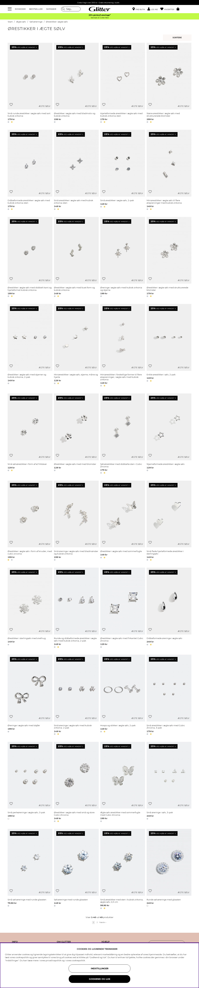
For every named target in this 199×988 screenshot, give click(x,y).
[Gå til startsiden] (99, 9)
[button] (153, 9)
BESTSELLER (35, 9)
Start (10, 22)
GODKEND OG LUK (99, 979)
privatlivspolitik (53, 960)
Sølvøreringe (36, 22)
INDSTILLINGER (99, 968)
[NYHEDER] (177, 38)
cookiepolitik (78, 960)
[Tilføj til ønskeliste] (11, 104)
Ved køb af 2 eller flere (100, 18)
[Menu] (10, 9)
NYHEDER (20, 9)
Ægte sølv (21, 22)
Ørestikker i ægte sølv (57, 22)
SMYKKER (51, 9)
